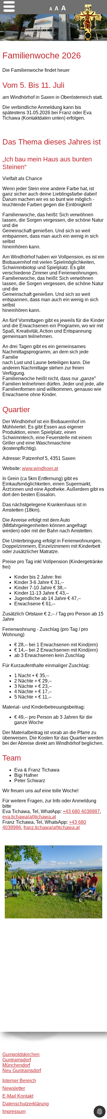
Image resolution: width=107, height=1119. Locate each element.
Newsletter (13, 1088)
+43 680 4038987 (81, 811)
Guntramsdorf (16, 1059)
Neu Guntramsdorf (21, 1070)
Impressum (14, 1111)
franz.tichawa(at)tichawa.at (51, 827)
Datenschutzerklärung (25, 1103)
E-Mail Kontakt (17, 1096)
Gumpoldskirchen (21, 1054)
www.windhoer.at (40, 468)
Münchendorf (16, 1065)
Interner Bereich (19, 1080)
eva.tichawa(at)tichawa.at (29, 816)
